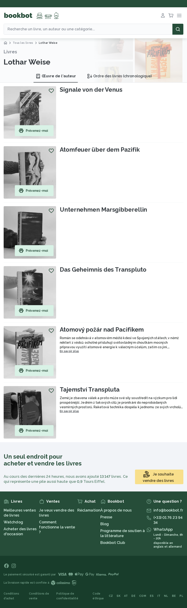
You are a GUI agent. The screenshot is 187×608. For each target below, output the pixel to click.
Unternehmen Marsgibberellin (103, 209)
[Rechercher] (177, 29)
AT (126, 596)
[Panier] (171, 15)
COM (142, 596)
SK (118, 596)
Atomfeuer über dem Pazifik (100, 149)
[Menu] (179, 15)
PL (181, 596)
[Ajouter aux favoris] (51, 91)
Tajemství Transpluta (89, 389)
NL (166, 596)
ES (152, 596)
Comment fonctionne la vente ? (57, 527)
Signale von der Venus (91, 89)
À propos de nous (116, 510)
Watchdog (13, 522)
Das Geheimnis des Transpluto (103, 269)
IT (159, 596)
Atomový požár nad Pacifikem (102, 329)
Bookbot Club (112, 542)
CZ (111, 596)
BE (174, 596)
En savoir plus (69, 351)
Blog (104, 524)
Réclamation (88, 510)
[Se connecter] (163, 15)
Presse (106, 517)
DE (133, 596)
